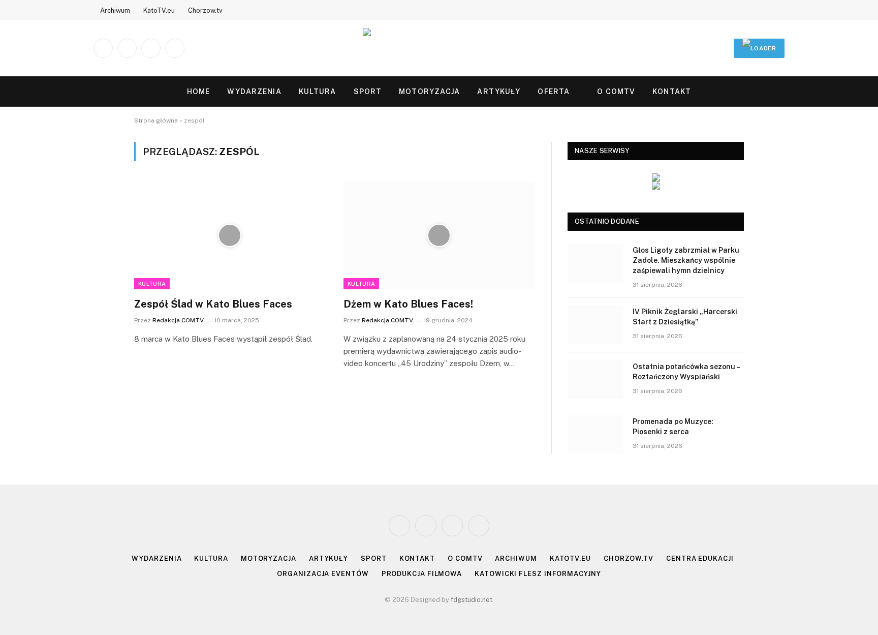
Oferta (554, 91)
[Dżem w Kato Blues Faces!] (439, 235)
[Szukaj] (780, 91)
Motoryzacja (429, 91)
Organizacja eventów (322, 574)
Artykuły (498, 91)
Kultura (317, 91)
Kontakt (671, 91)
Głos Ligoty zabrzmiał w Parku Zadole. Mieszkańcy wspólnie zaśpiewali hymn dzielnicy (686, 260)
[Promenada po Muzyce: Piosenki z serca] (595, 434)
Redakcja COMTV (178, 320)
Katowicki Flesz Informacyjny (538, 574)
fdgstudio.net (471, 599)
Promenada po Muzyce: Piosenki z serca (673, 426)
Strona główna (156, 120)
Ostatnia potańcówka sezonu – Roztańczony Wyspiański (686, 371)
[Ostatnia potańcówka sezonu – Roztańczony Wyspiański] (595, 379)
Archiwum (115, 10)
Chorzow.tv (205, 10)
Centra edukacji (700, 558)
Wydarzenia (254, 91)
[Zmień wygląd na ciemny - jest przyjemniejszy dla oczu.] (764, 91)
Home (198, 91)
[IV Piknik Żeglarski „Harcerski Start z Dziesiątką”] (595, 325)
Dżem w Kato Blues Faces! (408, 304)
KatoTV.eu (159, 10)
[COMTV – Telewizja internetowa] (439, 48)
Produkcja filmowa (422, 574)
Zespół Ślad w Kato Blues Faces (213, 304)
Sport (368, 91)
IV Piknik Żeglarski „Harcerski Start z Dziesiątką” (685, 317)
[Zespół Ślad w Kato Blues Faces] (229, 235)
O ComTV (616, 91)
